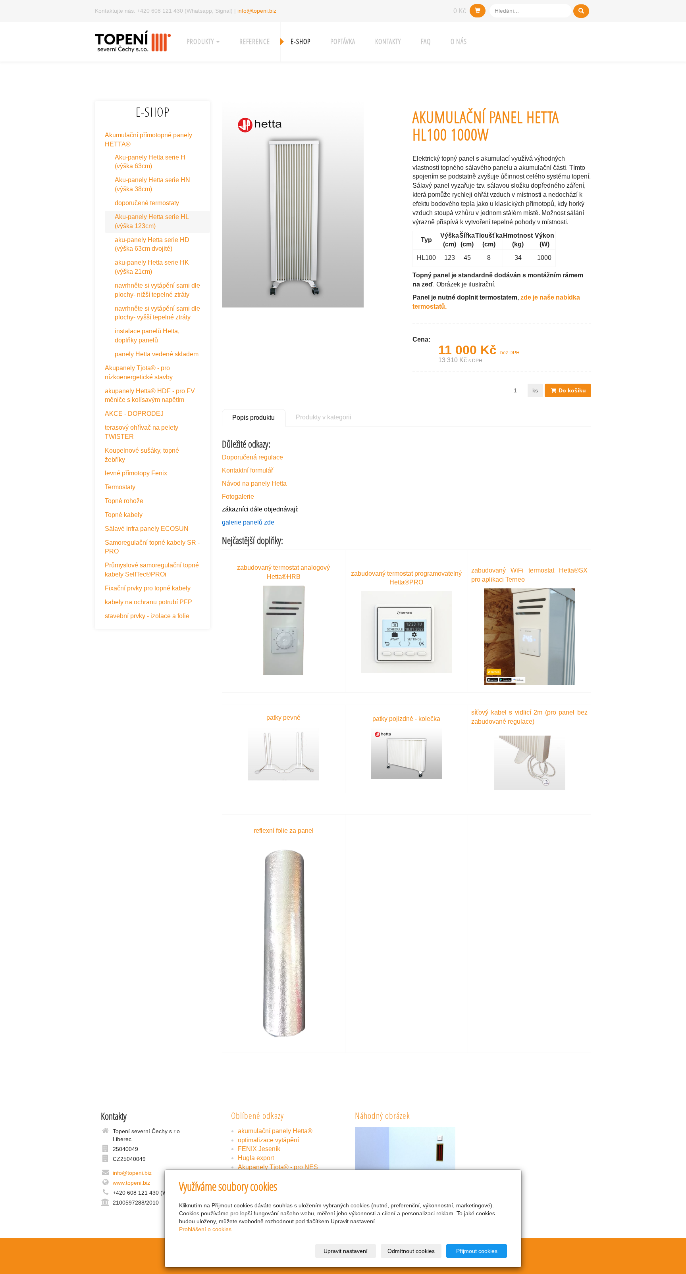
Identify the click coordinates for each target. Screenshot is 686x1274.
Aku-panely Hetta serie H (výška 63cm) (150, 162)
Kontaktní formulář (247, 470)
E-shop (300, 41)
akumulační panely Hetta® (275, 1131)
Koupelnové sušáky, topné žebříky (142, 455)
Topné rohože (124, 501)
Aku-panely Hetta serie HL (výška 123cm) (152, 221)
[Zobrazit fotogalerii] (405, 1164)
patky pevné (283, 717)
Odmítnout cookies (411, 1251)
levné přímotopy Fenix (136, 473)
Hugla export (256, 1158)
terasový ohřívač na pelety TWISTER (141, 432)
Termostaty (120, 487)
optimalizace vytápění (268, 1140)
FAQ (426, 41)
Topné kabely (124, 514)
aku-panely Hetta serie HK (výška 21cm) (152, 267)
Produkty (201, 41)
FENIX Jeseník (259, 1148)
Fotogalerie (238, 496)
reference (254, 41)
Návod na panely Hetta (254, 483)
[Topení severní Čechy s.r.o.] (133, 40)
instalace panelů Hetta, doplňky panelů (147, 336)
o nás (459, 41)
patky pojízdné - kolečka (406, 718)
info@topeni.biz (256, 11)
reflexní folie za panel (284, 830)
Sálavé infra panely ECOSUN (147, 528)
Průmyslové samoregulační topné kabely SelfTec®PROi (152, 570)
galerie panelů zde (248, 522)
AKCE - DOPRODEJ (134, 413)
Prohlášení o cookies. (206, 1229)
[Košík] (478, 10)
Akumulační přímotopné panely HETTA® (148, 140)
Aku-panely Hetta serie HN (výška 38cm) (152, 184)
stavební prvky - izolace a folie (147, 616)
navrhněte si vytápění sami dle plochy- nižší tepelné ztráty (157, 290)
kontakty (388, 41)
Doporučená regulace (252, 457)
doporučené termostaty (147, 203)
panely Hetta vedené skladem (156, 354)
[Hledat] (581, 11)
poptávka (342, 41)
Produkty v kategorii (323, 417)
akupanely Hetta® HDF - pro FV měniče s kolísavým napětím (150, 396)
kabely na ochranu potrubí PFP (148, 602)
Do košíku (571, 390)
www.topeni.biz (131, 1183)
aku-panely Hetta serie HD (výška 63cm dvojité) (152, 244)
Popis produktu (253, 417)
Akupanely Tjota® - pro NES (278, 1167)
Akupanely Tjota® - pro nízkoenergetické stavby (139, 372)
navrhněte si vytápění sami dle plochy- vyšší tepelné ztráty (157, 313)
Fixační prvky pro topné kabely (148, 588)
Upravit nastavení (346, 1251)
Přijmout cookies (476, 1251)
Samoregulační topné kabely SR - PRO (152, 547)
